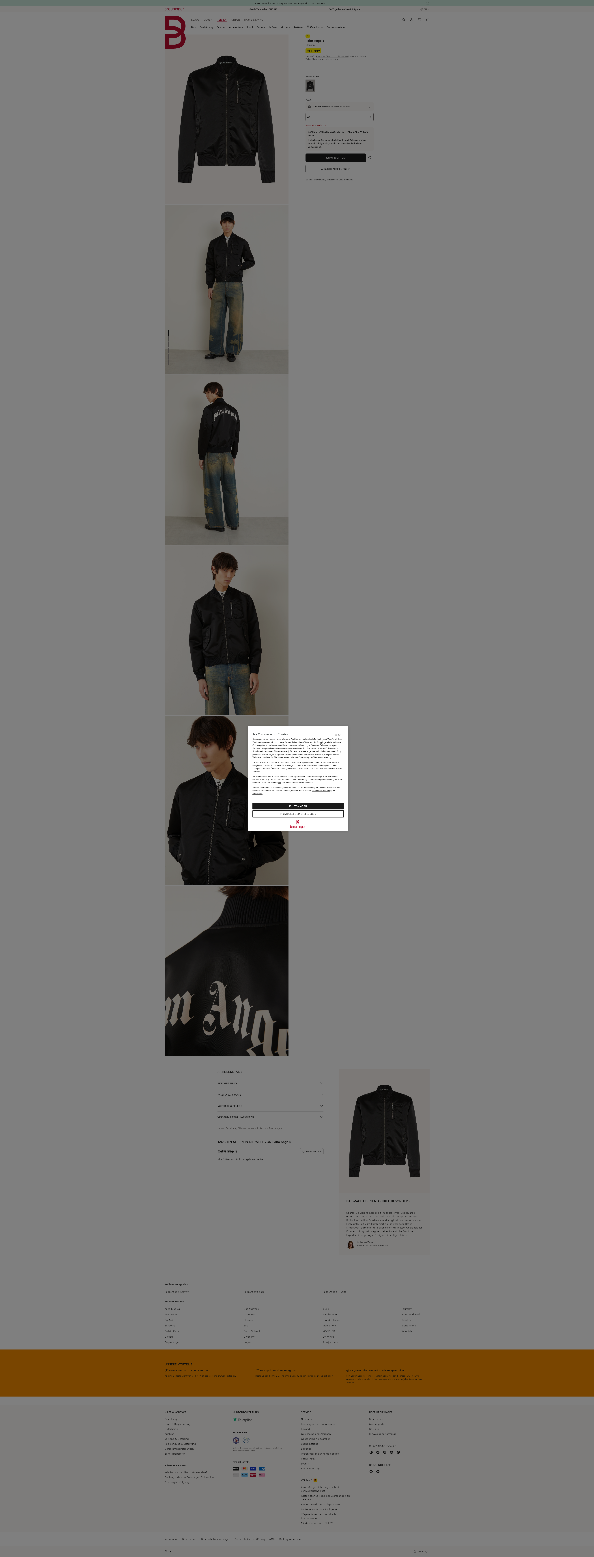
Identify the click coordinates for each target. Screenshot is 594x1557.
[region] (298, 778)
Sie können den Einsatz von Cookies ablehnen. (290, 782)
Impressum (257, 793)
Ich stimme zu (298, 805)
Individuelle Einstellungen (298, 814)
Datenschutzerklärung (321, 790)
